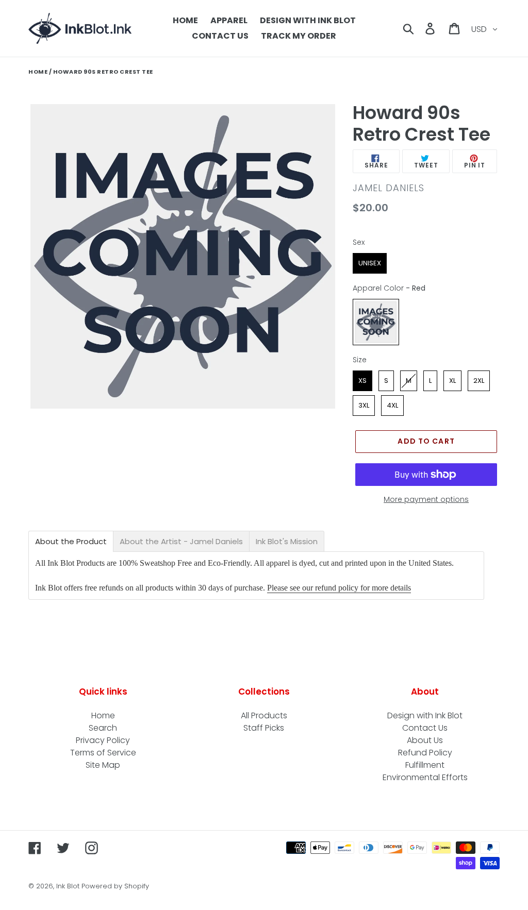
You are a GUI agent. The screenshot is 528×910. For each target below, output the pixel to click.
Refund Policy (425, 753)
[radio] (370, 263)
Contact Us (425, 728)
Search (103, 728)
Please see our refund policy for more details (339, 587)
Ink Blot (67, 886)
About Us (425, 740)
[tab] (70, 541)
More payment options (426, 499)
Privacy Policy (103, 740)
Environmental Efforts (425, 777)
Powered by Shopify (115, 886)
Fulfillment (424, 765)
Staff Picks (263, 728)
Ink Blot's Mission (287, 541)
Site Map (103, 765)
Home (37, 72)
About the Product (71, 541)
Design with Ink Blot (425, 715)
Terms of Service (103, 753)
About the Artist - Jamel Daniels (181, 541)
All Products (264, 715)
